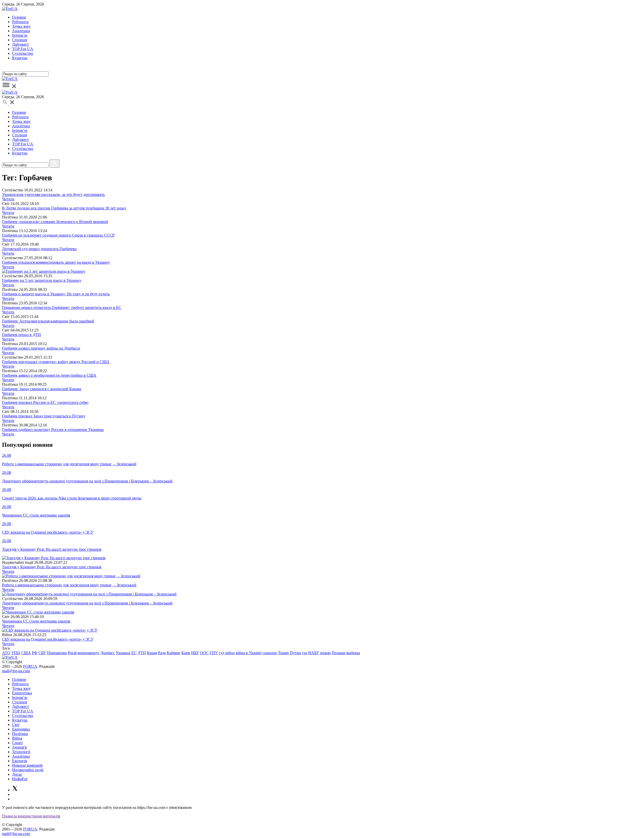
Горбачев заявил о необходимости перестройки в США (49, 375)
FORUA (30, 666)
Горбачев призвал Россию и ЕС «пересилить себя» (45, 402)
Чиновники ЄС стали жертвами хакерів (36, 621)
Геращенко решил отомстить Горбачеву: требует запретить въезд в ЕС (61, 307)
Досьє (17, 774)
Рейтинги (20, 22)
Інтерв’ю (19, 35)
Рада (162, 653)
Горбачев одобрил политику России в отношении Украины (53, 429)
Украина (123, 653)
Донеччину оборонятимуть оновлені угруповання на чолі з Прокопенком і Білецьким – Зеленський (87, 603)
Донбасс (107, 653)
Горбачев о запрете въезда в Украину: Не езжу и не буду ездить (56, 294)
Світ (16, 724)
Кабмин (173, 653)
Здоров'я (19, 747)
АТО (6, 653)
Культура (19, 58)
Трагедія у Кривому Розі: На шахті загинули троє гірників (51, 567)
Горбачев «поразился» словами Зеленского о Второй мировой (55, 221)
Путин (295, 653)
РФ (34, 653)
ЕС (134, 653)
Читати (8, 199)
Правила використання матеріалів (31, 816)
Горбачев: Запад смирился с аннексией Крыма (41, 389)
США (26, 653)
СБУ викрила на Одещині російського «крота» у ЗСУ (47, 639)
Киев (185, 653)
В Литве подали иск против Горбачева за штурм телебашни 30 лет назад (64, 208)
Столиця (19, 40)
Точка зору (21, 26)
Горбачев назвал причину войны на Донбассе (41, 348)
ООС (204, 653)
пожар (325, 653)
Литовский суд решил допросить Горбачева (39, 249)
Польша (338, 653)
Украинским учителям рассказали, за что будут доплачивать (53, 194)
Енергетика (22, 693)
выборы (353, 653)
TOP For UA (22, 49)
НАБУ (313, 653)
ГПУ (214, 653)
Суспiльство (22, 53)
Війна (17, 738)
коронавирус (88, 653)
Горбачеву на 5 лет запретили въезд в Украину (41, 280)
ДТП (142, 653)
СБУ (42, 653)
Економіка (21, 729)
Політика (20, 734)
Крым (152, 653)
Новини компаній (27, 765)
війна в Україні (248, 653)
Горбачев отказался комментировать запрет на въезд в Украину (56, 262)
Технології (21, 752)
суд (221, 653)
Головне (19, 17)
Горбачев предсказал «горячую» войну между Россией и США (56, 362)
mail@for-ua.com (16, 671)
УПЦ (15, 653)
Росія (72, 653)
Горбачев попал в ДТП (21, 334)
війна (230, 653)
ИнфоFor (19, 779)
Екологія (19, 761)
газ (304, 653)
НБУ (195, 653)
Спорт (17, 743)
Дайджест (20, 44)
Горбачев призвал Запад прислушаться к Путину (43, 416)
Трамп (283, 653)
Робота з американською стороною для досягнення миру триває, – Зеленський (69, 585)
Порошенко (57, 653)
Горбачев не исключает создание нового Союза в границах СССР (58, 235)
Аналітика (21, 31)
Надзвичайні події (27, 770)
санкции (269, 653)
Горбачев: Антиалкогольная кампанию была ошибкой (48, 321)
